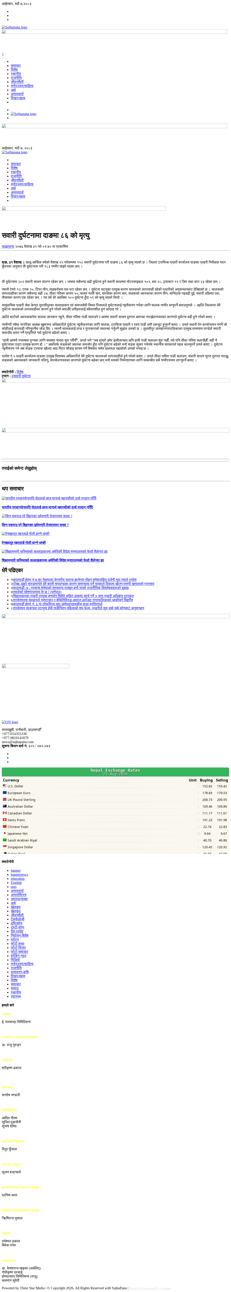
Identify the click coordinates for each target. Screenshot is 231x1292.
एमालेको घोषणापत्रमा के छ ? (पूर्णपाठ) (37, 592)
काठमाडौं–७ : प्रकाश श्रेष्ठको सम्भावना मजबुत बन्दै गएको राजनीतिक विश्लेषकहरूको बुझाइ (71, 588)
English (16, 883)
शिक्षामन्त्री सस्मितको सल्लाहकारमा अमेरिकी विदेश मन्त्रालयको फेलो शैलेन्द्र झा (53, 560)
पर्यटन (15, 939)
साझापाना (8, 246)
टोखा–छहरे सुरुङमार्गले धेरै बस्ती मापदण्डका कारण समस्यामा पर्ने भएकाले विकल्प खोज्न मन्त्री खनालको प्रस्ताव (83, 584)
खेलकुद (16, 907)
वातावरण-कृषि (20, 972)
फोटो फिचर (18, 948)
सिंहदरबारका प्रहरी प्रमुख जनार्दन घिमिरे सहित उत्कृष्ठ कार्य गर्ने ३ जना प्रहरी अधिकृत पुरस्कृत (73, 596)
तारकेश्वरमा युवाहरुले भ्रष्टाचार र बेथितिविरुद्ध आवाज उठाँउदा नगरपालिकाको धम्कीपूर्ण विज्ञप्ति (73, 600)
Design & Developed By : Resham (150, 1288)
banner (16, 870)
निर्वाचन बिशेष (19, 935)
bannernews (19, 874)
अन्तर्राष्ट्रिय (18, 895)
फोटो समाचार (19, 952)
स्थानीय (16, 74)
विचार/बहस (18, 98)
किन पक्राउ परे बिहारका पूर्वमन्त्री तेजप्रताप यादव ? (35, 525)
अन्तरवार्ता (17, 94)
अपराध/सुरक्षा (19, 899)
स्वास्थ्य (16, 996)
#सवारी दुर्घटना (21, 376)
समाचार (16, 65)
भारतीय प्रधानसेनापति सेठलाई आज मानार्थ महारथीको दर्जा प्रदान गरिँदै (47, 507)
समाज (14, 988)
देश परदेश (17, 931)
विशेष (14, 70)
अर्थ (13, 90)
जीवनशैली (17, 82)
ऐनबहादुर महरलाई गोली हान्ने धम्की (24, 543)
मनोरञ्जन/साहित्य (22, 86)
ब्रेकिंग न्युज (18, 956)
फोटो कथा (17, 943)
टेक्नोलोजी (17, 919)
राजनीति (16, 78)
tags (13, 887)
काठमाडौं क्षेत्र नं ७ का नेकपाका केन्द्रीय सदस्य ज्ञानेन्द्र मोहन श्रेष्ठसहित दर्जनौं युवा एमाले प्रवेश (74, 580)
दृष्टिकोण (16, 923)
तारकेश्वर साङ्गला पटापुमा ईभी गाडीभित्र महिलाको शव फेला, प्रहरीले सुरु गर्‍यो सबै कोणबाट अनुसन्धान (78, 608)
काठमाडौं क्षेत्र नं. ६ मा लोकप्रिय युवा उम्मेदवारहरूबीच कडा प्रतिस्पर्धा (57, 604)
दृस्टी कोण (17, 927)
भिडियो (15, 960)
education (18, 879)
